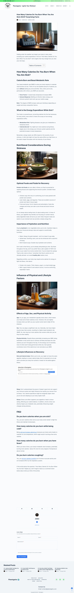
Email (39, 537)
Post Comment (22, 556)
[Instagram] (63, 579)
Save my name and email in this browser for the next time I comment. (30, 552)
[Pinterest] (42, 508)
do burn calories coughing (29, 458)
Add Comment (20, 541)
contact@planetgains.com (49, 589)
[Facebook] (22, 508)
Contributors (44, 579)
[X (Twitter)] (32, 508)
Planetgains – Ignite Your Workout (24, 6)
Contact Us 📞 (39, 581)
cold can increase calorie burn (28, 432)
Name (18, 537)
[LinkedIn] (52, 508)
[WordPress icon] (37, 522)
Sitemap (33, 581)
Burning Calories (31, 19)
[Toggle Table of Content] (43, 65)
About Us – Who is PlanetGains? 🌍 (33, 579)
